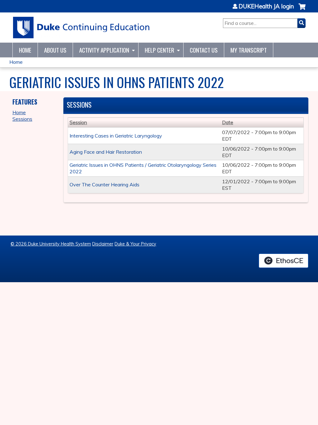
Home (25, 49)
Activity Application (104, 49)
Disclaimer (102, 244)
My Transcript (248, 49)
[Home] (81, 27)
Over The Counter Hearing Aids (104, 184)
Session (78, 122)
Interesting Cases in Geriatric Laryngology (116, 136)
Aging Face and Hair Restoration (106, 152)
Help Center (159, 49)
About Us (55, 49)
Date (227, 122)
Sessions (22, 119)
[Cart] (302, 10)
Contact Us (204, 49)
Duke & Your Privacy (135, 244)
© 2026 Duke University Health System (51, 244)
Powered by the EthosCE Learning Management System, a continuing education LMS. (283, 260)
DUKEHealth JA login (266, 6)
